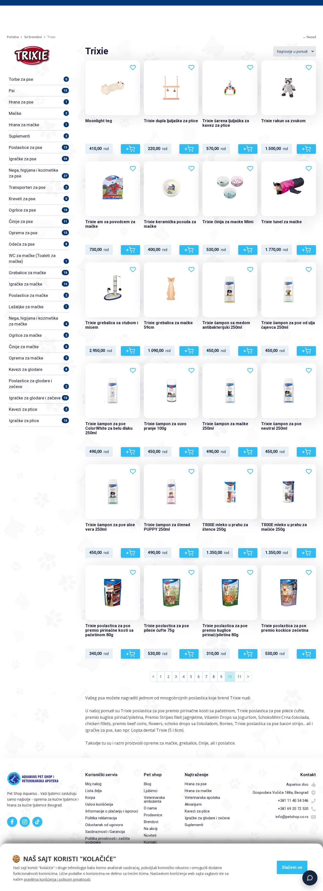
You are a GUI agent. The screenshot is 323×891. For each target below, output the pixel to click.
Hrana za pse (38, 102)
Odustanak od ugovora (104, 825)
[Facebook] (12, 822)
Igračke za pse (38, 158)
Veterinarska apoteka (202, 797)
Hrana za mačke (38, 124)
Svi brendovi (33, 37)
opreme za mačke (160, 743)
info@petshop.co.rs (292, 816)
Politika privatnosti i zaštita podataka (107, 840)
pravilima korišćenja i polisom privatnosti (57, 879)
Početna (13, 37)
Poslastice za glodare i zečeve (38, 383)
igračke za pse (99, 730)
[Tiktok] (37, 822)
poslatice (226, 743)
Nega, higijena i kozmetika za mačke (38, 321)
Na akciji (150, 828)
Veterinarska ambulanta (154, 799)
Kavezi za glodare (38, 369)
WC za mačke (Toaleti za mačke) (38, 258)
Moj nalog (93, 784)
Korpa (90, 797)
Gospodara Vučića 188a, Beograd (280, 792)
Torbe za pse (38, 79)
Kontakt (150, 842)
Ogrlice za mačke (38, 335)
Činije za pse (38, 221)
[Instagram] (25, 822)
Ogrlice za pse (38, 210)
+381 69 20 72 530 (293, 808)
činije (203, 743)
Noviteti (150, 835)
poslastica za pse (148, 711)
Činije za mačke (38, 346)
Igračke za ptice (38, 420)
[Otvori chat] (309, 877)
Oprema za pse (38, 232)
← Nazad (309, 37)
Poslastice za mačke (38, 295)
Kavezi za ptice (38, 409)
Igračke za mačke (38, 284)
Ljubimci (150, 790)
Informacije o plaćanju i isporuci (111, 811)
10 (230, 676)
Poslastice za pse (38, 147)
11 (239, 676)
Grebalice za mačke (38, 272)
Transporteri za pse (38, 187)
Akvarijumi (193, 804)
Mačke (38, 113)
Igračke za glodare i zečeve (38, 397)
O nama (150, 808)
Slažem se (292, 867)
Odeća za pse (38, 244)
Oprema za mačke (38, 358)
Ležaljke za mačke (38, 306)
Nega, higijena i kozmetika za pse (38, 173)
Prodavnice (153, 815)
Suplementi (38, 136)
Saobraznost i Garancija (105, 831)
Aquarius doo (297, 784)
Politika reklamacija (101, 818)
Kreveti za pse (38, 198)
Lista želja (93, 790)
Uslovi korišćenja (99, 804)
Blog (147, 784)
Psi (38, 90)
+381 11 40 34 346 (293, 800)
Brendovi (151, 822)
